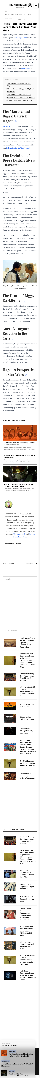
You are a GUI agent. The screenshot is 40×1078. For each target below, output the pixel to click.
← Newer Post (8, 563)
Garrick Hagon (9, 126)
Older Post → (31, 563)
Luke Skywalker (20, 38)
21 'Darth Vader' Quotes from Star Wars (27, 899)
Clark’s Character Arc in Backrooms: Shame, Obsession (27, 763)
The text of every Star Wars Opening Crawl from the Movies (27, 677)
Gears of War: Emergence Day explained (26, 731)
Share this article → (14, 544)
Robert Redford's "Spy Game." (18, 148)
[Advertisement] (20, 607)
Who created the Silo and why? (27, 705)
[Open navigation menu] (36, 5)
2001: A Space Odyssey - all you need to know (27, 886)
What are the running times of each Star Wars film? (27, 945)
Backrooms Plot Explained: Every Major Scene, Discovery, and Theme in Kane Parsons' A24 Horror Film (28, 660)
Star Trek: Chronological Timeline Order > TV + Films (27, 873)
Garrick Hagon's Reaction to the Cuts (21, 97)
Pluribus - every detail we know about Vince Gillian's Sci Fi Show (26, 931)
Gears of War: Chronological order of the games (28, 776)
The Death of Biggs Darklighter (19, 94)
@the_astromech (27, 516)
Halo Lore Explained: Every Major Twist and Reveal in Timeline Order (28, 975)
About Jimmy (27, 513)
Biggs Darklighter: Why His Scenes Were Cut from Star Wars (20, 27)
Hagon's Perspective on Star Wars (19, 100)
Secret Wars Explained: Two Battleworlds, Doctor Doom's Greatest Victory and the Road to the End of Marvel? (28, 747)
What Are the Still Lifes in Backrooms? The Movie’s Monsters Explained (27, 691)
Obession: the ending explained (27, 718)
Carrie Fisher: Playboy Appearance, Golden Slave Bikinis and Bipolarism (25, 914)
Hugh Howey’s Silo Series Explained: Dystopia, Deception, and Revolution (27, 642)
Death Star (25, 68)
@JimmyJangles (11, 516)
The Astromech (19, 534)
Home (5, 12)
